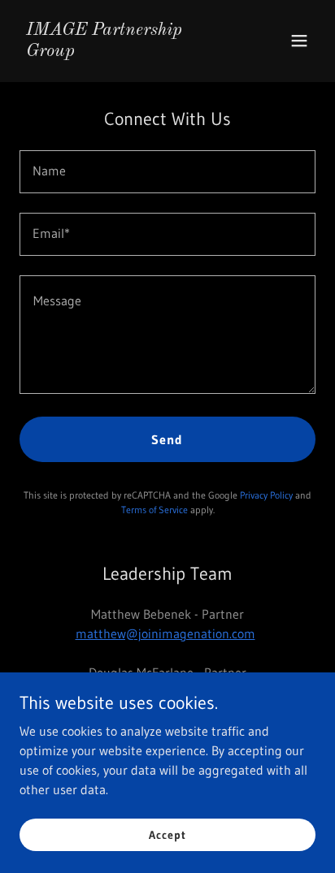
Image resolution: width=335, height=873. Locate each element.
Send (167, 439)
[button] (299, 40)
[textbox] (167, 171)
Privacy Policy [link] (266, 495)
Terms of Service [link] (154, 509)
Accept (167, 834)
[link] (123, 51)
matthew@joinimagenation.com (165, 633)
